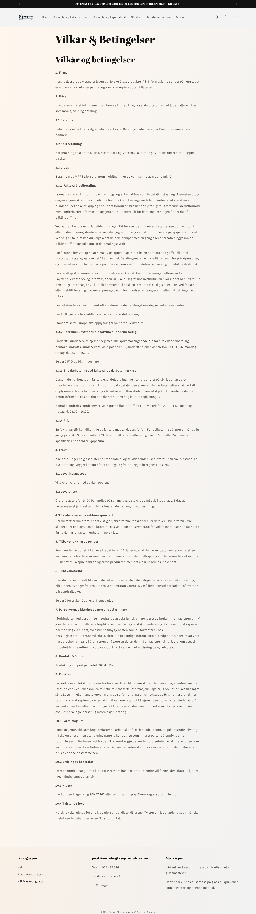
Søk (20, 867)
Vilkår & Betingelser (30, 881)
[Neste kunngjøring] (236, 4)
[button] (216, 17)
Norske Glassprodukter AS (122, 912)
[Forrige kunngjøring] (19, 4)
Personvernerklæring (31, 874)
